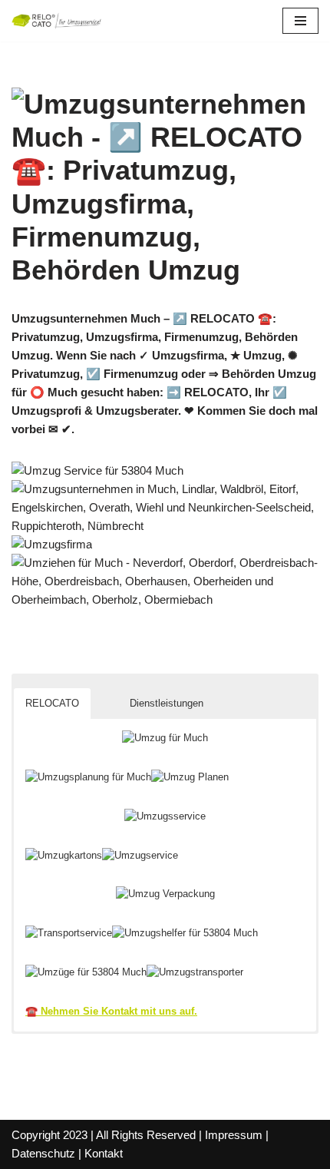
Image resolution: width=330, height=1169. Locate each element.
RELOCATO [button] (52, 703)
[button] (104, 691)
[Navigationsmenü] (300, 21)
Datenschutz (43, 1153)
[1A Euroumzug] (58, 21)
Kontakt (103, 1153)
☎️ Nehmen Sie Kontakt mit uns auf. (111, 1011)
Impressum (233, 1134)
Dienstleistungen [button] (166, 703)
